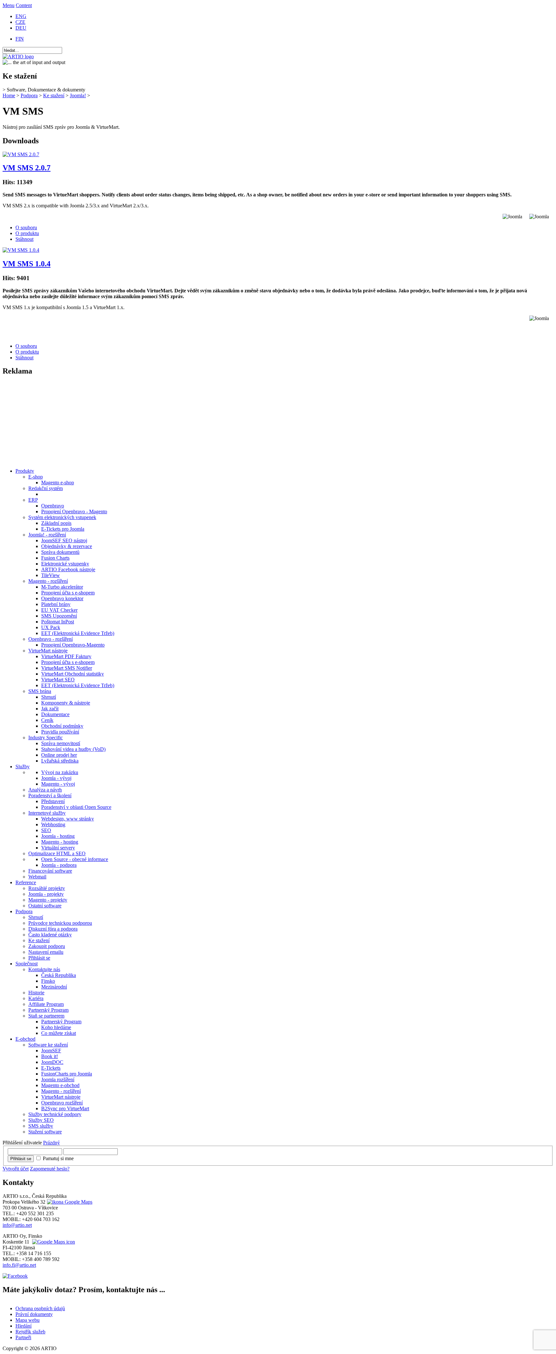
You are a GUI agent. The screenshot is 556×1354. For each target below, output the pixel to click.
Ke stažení (53, 95)
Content (24, 5)
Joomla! (78, 95)
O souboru (26, 227)
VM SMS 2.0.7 (27, 168)
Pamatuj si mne (58, 1158)
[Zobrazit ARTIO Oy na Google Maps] (53, 1242)
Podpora (29, 95)
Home (9, 95)
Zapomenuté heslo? (50, 1168)
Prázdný (51, 1142)
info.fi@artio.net (19, 1265)
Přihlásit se (20, 1158)
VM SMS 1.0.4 (27, 264)
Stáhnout (24, 239)
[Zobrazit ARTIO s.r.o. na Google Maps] (68, 1202)
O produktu (27, 233)
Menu (8, 5)
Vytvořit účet (16, 1168)
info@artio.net (17, 1225)
